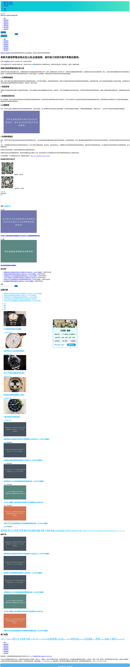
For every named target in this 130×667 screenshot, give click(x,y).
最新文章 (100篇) (8, 2)
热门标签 (6, 5)
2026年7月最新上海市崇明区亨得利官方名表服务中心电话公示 (20, 277)
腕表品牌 (6, 20)
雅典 (105, 530)
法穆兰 (65, 639)
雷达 (75, 531)
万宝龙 (5, 639)
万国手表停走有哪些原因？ (12, 417)
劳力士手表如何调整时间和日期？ (14, 373)
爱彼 (52, 531)
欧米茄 (4, 530)
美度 (38, 530)
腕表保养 (6, 25)
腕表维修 (6, 23)
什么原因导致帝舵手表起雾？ (13, 329)
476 (6, 398)
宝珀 (72, 531)
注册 (5, 10)
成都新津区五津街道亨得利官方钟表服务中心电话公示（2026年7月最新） (23, 272)
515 (6, 332)
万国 (66, 531)
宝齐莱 (40, 639)
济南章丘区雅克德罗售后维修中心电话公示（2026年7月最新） (20, 274)
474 (6, 420)
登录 (5, 8)
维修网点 (6, 29)
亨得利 (84, 530)
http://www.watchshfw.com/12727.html (40, 155)
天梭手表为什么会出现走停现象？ (14, 351)
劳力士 (10, 530)
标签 (5, 309)
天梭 (32, 64)
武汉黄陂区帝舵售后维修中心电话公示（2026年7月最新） (19, 281)
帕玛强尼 (79, 531)
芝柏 (88, 530)
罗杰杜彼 (96, 530)
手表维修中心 (7, 61)
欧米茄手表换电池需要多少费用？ (14, 395)
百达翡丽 (32, 530)
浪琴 (21, 530)
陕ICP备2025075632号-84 (45, 656)
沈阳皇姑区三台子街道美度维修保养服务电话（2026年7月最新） (21, 276)
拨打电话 (71, 344)
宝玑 (69, 531)
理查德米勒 (100, 530)
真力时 (115, 530)
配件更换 (6, 27)
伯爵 (90, 530)
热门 (5, 303)
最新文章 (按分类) (8, 4)
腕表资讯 (6, 22)
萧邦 (25, 530)
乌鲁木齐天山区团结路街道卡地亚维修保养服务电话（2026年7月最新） (23, 279)
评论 (5, 307)
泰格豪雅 (107, 530)
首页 (5, 18)
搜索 (16, 34)
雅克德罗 (111, 530)
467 (6, 354)
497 (6, 376)
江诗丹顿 (58, 531)
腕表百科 (3, 13)
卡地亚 (48, 530)
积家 (16, 530)
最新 (5, 305)
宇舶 (92, 530)
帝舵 (63, 531)
